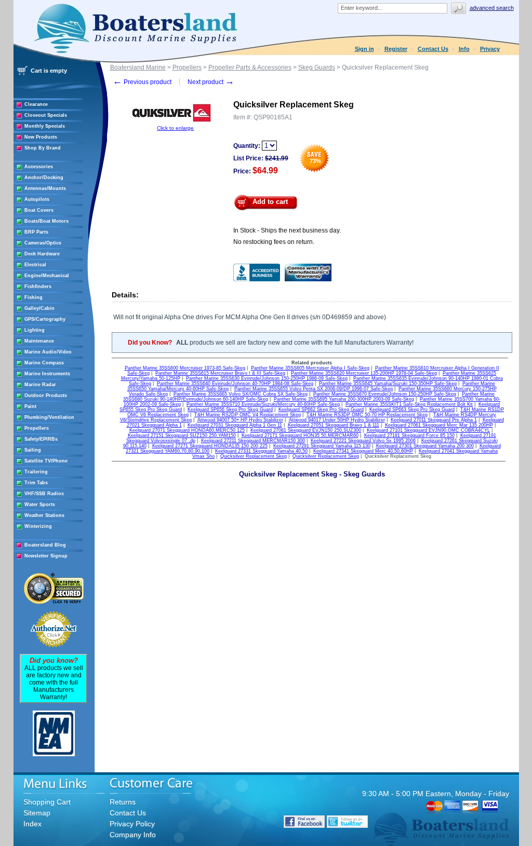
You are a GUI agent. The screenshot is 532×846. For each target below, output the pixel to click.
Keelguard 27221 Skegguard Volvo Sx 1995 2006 (363, 440)
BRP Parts (36, 232)
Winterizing (38, 526)
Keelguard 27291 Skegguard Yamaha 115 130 (321, 445)
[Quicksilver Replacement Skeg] (175, 123)
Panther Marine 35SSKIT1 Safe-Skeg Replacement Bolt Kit (409, 404)
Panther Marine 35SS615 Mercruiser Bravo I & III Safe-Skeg (220, 373)
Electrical (35, 264)
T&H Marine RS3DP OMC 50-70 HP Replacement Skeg (367, 414)
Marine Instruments (47, 373)
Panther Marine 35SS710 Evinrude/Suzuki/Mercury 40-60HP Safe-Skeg (263, 404)
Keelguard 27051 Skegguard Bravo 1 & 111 (333, 425)
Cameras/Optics (42, 242)
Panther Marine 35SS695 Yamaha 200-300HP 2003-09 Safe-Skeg (344, 399)
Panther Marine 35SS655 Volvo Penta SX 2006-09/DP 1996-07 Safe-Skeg (313, 388)
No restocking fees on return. (273, 241)
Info (464, 49)
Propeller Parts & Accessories (249, 67)
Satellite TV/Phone (46, 460)
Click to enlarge (175, 128)
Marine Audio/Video (48, 351)
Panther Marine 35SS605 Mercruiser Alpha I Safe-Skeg (310, 368)
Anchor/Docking (43, 177)
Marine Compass (44, 362)
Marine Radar (40, 384)
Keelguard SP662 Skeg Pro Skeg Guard (321, 409)
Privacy (490, 49)
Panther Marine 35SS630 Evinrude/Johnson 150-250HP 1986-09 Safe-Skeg (267, 378)
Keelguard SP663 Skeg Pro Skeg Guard (412, 409)
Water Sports (39, 504)
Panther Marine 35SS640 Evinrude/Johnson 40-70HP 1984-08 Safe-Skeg (235, 383)
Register (395, 49)
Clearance (36, 104)
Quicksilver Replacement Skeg (253, 456)
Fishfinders (37, 286)
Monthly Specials (44, 126)
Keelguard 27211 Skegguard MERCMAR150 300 (253, 440)
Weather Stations (44, 515)
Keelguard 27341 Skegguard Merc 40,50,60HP (363, 451)
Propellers (36, 428)
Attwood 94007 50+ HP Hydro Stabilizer (240, 419)
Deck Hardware (42, 253)
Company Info (133, 834)
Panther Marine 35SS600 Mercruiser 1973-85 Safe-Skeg (185, 368)
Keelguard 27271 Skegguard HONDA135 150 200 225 (210, 445)
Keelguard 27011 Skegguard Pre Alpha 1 (434, 419)
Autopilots (36, 199)
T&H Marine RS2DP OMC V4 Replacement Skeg (247, 414)
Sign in (364, 49)
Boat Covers (39, 210)
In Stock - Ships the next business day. (287, 230)
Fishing (33, 297)
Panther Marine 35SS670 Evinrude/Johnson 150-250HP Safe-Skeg (384, 394)
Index (32, 824)
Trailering (36, 471)
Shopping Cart (47, 802)
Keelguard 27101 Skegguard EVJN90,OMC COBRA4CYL (428, 430)
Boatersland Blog (45, 545)
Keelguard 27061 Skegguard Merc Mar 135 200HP (439, 425)
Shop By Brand (42, 148)
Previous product (142, 82)
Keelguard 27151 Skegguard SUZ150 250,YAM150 (182, 435)
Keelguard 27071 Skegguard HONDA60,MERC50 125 (187, 430)
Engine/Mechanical (46, 275)
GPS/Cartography (44, 319)
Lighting (34, 330)
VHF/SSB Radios (44, 493)
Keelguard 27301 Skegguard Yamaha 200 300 (425, 445)
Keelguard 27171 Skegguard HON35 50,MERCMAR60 (300, 435)
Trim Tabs (36, 482)
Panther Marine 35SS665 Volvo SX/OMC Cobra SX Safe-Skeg (241, 394)
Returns (123, 802)
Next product (211, 82)
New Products (40, 137)
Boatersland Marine (138, 67)
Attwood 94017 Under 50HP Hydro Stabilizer (337, 419)
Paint (30, 406)
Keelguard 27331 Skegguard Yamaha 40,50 (261, 451)
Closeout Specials (45, 115)
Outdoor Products (45, 395)
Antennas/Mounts (45, 188)
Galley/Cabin (39, 308)
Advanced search (492, 8)
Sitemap (36, 813)
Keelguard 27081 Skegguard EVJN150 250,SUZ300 (305, 430)
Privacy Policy (132, 824)
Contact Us (433, 49)
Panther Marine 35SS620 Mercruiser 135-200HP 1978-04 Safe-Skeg (364, 373)
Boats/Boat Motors (46, 221)
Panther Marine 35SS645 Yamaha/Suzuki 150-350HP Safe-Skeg (388, 383)
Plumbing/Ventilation (49, 417)
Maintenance (39, 341)
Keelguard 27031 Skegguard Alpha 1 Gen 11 (235, 425)
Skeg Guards (316, 67)
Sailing (32, 450)
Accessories (38, 166)
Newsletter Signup (46, 555)
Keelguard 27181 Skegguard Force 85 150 (409, 435)
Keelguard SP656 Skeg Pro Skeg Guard (230, 409)
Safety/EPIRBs (41, 439)
